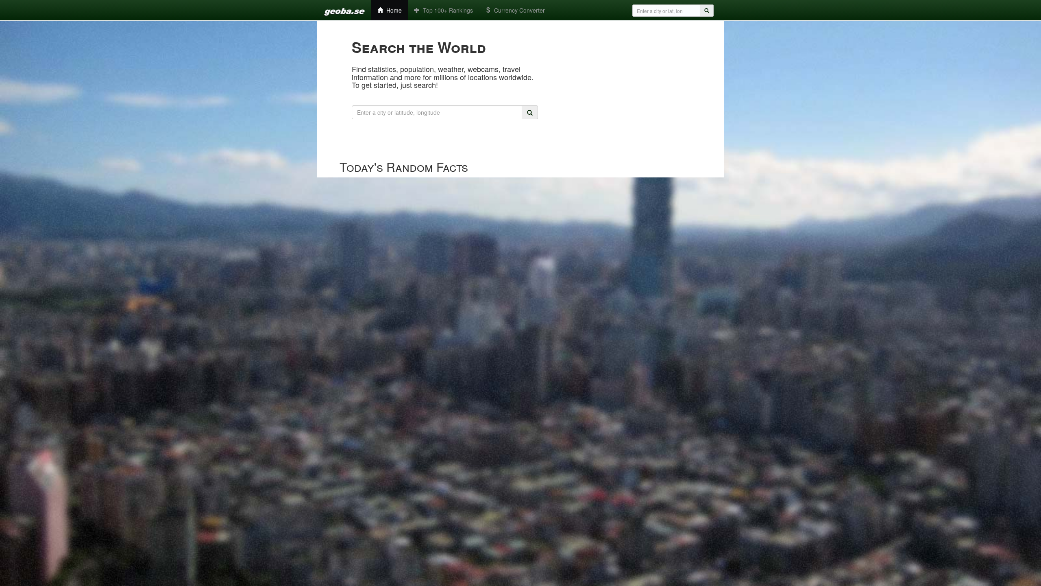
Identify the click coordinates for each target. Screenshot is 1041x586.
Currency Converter (518, 10)
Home (392, 10)
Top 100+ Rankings (446, 10)
